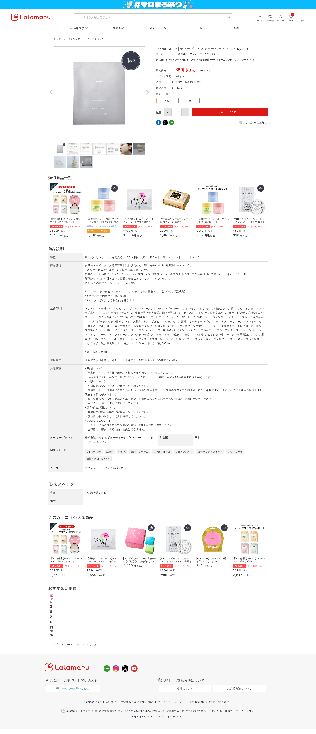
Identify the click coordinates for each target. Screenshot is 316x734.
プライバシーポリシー (170, 702)
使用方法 (55, 360)
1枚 (167, 100)
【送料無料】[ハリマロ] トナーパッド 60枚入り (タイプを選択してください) (103, 222)
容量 (53, 492)
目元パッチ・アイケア (210, 451)
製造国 (164, 437)
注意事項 (55, 368)
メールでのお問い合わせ (74, 688)
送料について (185, 688)
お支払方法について (239, 688)
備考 (53, 500)
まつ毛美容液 (234, 451)
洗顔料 (110, 451)
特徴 (53, 257)
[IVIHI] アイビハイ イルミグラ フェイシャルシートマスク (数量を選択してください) (249, 222)
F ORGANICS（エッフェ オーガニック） (195, 54)
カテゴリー (57, 467)
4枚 (189, 100)
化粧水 (122, 451)
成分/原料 (56, 308)
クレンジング (93, 451)
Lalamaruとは (92, 702)
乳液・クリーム (139, 451)
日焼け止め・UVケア (98, 458)
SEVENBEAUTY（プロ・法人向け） (210, 702)
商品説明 (55, 265)
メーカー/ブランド (61, 437)
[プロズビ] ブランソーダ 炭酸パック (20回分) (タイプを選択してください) (139, 561)
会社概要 (110, 702)
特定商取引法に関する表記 (137, 702)
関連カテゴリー (59, 450)
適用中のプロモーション (100, 226)
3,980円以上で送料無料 (189, 81)
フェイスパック (184, 451)
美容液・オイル (162, 451)
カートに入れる (230, 112)
